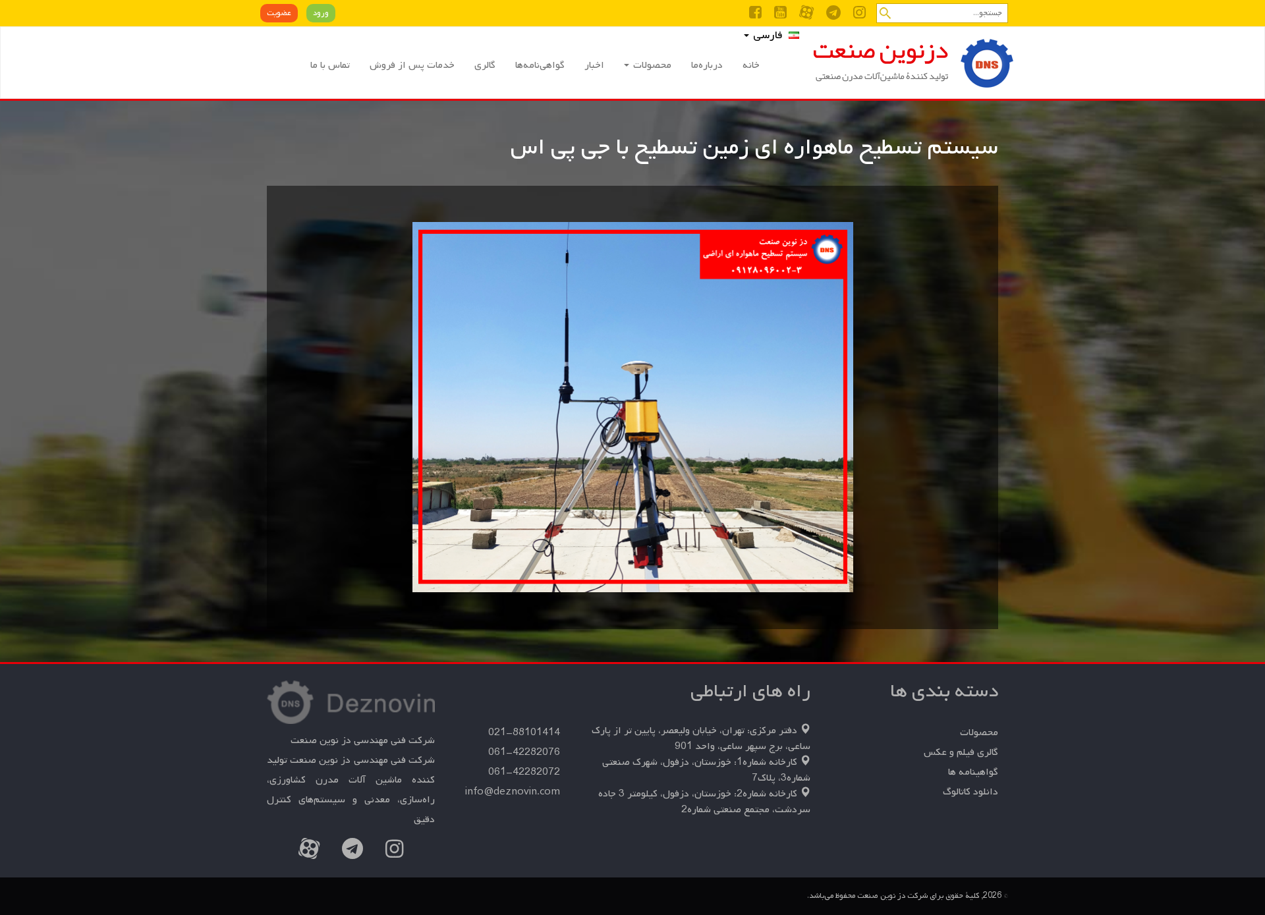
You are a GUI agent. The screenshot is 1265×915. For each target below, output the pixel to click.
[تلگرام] (833, 15)
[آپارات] (806, 15)
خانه (751, 65)
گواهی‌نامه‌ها (540, 65)
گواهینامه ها (973, 772)
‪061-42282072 (524, 772)
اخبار (594, 65)
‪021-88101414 (524, 732)
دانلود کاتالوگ (970, 792)
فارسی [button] (766, 35)
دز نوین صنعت (912, 63)
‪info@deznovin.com (512, 792)
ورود (321, 13)
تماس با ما (330, 65)
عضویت (279, 13)
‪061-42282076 (524, 752)
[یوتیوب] (780, 15)
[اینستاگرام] (859, 15)
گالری (484, 65)
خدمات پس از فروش (412, 65)
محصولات (651, 65)
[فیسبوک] (755, 15)
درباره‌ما (707, 65)
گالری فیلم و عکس (961, 752)
